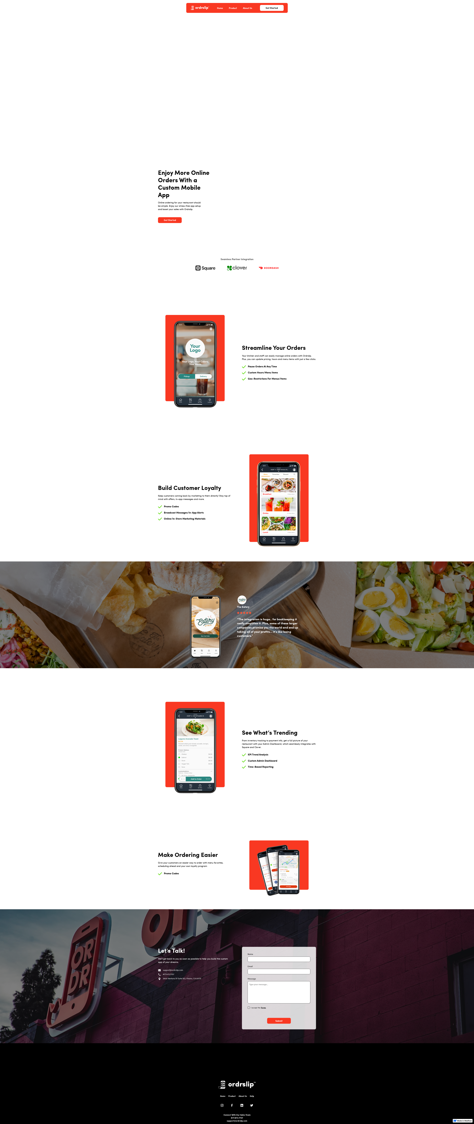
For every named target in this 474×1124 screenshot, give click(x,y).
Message (252, 978)
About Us (247, 8)
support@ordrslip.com (237, 1120)
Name (250, 954)
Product (233, 8)
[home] (199, 8)
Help (252, 1096)
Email (250, 966)
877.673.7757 (237, 1117)
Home (220, 8)
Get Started (272, 8)
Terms (263, 1007)
